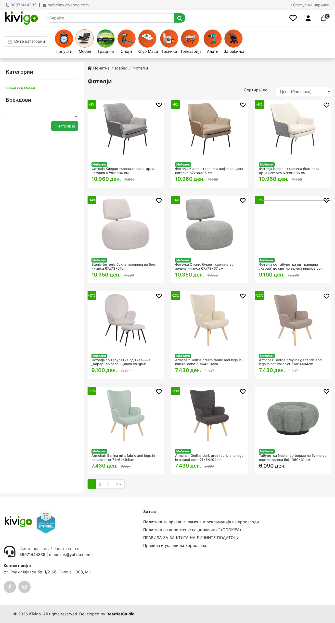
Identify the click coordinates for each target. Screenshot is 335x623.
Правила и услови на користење (175, 545)
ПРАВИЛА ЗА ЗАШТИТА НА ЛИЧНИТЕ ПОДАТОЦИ (191, 537)
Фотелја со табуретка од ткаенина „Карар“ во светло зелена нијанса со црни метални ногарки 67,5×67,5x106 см (290, 267)
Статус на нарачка (310, 4)
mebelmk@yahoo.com (67, 4)
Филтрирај (64, 126)
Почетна (101, 68)
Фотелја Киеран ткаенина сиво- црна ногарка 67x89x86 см (122, 171)
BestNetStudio (120, 613)
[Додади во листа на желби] (159, 104)
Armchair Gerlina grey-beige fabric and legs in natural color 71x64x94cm (290, 362)
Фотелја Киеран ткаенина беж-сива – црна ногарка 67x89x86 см (290, 171)
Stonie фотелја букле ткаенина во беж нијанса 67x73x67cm (123, 267)
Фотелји (140, 68)
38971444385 (23, 4)
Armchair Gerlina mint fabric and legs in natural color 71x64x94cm (123, 458)
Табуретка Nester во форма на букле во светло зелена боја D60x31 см (292, 458)
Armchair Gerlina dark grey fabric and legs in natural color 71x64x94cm (209, 458)
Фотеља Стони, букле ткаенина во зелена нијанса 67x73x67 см (204, 267)
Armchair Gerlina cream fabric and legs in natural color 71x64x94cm (208, 362)
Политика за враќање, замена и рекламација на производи (201, 521)
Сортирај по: (256, 89)
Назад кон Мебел (20, 88)
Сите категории (29, 41)
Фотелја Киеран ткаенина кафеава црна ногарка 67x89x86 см (209, 171)
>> (118, 484)
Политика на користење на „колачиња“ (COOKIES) (192, 529)
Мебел (121, 68)
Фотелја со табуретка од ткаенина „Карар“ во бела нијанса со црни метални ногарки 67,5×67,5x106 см (121, 362)
